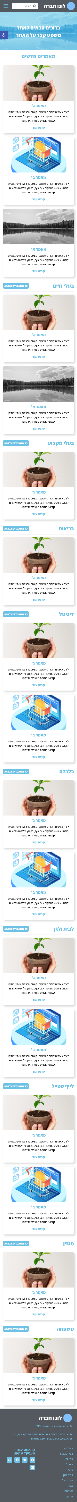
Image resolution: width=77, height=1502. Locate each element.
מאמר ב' (38, 177)
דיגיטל (66, 613)
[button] (4, 35)
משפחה (65, 1328)
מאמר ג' (38, 105)
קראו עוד (38, 127)
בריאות (66, 528)
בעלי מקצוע (61, 442)
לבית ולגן (64, 928)
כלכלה (66, 771)
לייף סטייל (63, 1085)
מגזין (68, 1243)
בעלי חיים (63, 285)
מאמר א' (38, 249)
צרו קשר (68, 1496)
